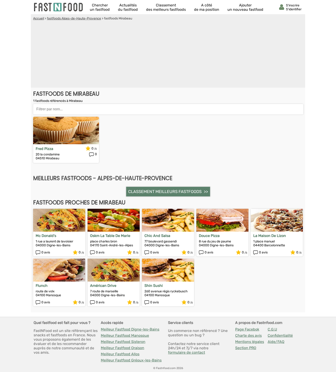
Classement (166, 7)
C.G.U (272, 329)
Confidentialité (280, 335)
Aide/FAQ (276, 341)
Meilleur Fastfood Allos (120, 354)
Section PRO (245, 348)
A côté (206, 7)
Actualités (128, 7)
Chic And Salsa (157, 236)
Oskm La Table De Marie (110, 236)
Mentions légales (249, 341)
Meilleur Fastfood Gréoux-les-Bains (131, 360)
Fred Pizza (44, 149)
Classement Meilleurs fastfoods (165, 191)
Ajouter (245, 7)
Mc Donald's (46, 236)
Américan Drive (103, 285)
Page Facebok (247, 329)
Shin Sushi (153, 285)
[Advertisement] (168, 55)
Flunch (42, 285)
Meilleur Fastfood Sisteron (123, 341)
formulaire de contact (186, 352)
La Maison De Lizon (269, 236)
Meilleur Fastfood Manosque (125, 335)
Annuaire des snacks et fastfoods (59, 7)
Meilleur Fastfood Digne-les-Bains (130, 329)
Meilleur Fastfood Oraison (122, 348)
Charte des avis (248, 335)
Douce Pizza (209, 236)
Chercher (100, 7)
